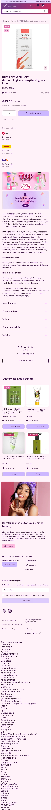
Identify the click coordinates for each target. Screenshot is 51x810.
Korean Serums (8, 670)
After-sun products (10, 744)
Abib (3, 770)
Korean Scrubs (8, 680)
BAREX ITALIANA (9, 784)
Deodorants (6, 694)
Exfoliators (6, 661)
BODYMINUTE (7, 805)
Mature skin (6, 753)
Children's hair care (10, 699)
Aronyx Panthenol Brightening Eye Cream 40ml (13, 457)
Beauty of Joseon (9, 788)
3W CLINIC (6, 765)
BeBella (4, 791)
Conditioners (7, 720)
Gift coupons (31, 565)
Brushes (5, 727)
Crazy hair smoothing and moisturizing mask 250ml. (35, 410)
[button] (8, 546)
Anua (3, 772)
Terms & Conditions (23, 595)
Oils (2, 732)
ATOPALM (5, 777)
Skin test (29, 557)
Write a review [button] (26, 360)
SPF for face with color (12, 736)
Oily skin (5, 746)
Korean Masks (8, 673)
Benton (4, 796)
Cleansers (5, 687)
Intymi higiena (8, 696)
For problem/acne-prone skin (15, 755)
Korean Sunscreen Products (14, 682)
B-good (4, 781)
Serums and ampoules (11, 642)
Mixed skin (6, 748)
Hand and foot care (10, 692)
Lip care (4, 649)
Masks (4, 718)
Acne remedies (8, 656)
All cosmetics (31, 561)
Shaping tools (7, 722)
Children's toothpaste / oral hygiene (18, 703)
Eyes (3, 708)
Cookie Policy (17, 624)
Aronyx (4, 774)
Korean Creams (8, 668)
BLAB (3, 800)
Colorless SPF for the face (13, 739)
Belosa (4, 793)
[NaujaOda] (9, 5)
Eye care (5, 651)
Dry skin (5, 760)
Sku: (42, 93)
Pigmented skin (8, 758)
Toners (4, 663)
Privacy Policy (38, 595)
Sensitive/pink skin (10, 751)
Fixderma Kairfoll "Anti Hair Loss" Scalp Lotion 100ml (36, 457)
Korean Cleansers (9, 675)
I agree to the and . (25, 595)
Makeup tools (7, 713)
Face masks (6, 647)
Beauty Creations (9, 786)
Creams (4, 644)
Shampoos (6, 715)
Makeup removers (9, 654)
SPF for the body (9, 741)
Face (3, 706)
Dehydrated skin (9, 762)
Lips (3, 710)
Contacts (29, 570)
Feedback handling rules (10, 629)
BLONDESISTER (8, 803)
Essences (5, 666)
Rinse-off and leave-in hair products (18, 734)
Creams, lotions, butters (12, 689)
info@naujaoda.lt (14, 560)
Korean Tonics (8, 677)
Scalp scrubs (7, 725)
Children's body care (11, 701)
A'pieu (3, 767)
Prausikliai (6, 658)
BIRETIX (4, 798)
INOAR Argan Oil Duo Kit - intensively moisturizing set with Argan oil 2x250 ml (12, 411)
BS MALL (5, 807)
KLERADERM (8, 88)
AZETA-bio (6, 779)
